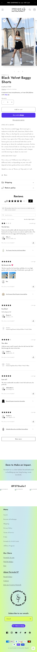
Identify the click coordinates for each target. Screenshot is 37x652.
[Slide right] (23, 71)
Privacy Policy (7, 528)
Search (5, 515)
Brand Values (7, 577)
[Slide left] (14, 71)
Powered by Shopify (23, 648)
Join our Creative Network (12, 585)
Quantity (4, 98)
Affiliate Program (8, 546)
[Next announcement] (35, 3)
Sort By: (26, 219)
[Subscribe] (30, 618)
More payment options (18, 120)
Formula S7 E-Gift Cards (11, 541)
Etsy (4, 566)
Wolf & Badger (8, 562)
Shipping (4, 89)
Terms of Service (8, 532)
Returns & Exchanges (10, 519)
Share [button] (5, 175)
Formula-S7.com (8, 557)
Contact (6, 581)
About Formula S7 (11, 572)
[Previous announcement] (2, 3)
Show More (29, 233)
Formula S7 (15, 648)
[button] (2, 9)
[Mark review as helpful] (33, 243)
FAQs (5, 537)
